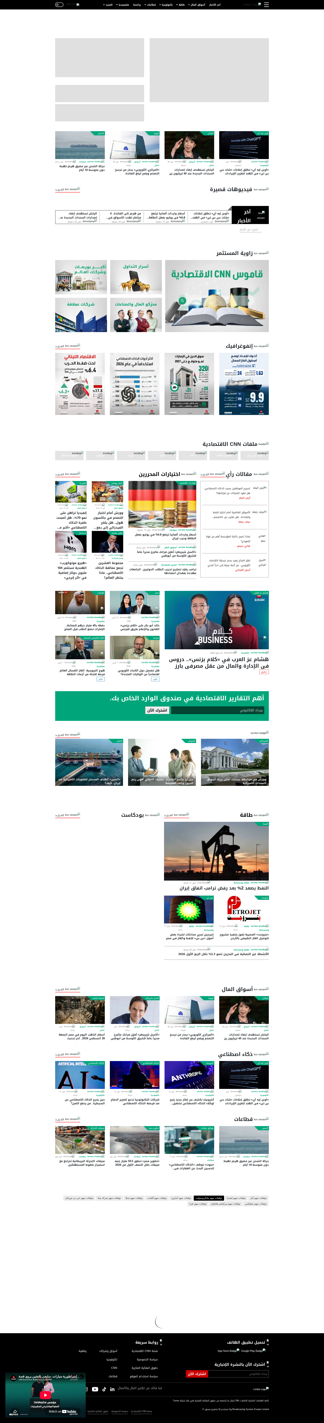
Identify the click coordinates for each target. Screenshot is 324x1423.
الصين (119, 741)
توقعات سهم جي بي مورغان (79, 1198)
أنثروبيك (209, 1063)
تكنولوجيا (167, 5)
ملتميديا (245, 653)
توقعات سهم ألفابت (157, 1198)
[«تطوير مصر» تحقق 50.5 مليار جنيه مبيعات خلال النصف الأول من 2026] (134, 1140)
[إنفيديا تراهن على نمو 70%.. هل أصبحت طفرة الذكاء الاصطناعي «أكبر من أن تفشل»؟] (71, 492)
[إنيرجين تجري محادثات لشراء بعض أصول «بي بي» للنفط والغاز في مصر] (189, 909)
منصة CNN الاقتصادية (141, 1411)
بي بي (210, 897)
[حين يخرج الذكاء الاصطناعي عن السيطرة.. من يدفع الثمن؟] (80, 1075)
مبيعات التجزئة (97, 1128)
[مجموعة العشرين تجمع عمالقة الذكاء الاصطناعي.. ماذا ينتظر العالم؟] (107, 542)
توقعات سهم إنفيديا (236, 1198)
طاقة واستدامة (241, 883)
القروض (191, 741)
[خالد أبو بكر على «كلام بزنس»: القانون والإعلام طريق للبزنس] (134, 602)
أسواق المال (198, 5)
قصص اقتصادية (169, 565)
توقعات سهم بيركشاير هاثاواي (225, 1204)
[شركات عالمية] (81, 315)
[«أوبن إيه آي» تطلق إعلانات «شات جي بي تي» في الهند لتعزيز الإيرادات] (244, 145)
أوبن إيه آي (262, 133)
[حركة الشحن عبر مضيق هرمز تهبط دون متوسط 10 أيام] (80, 145)
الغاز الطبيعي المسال (94, 638)
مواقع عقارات (207, 1128)
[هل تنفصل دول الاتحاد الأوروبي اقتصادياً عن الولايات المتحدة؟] (134, 647)
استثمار (82, 533)
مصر (157, 593)
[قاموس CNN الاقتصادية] (217, 296)
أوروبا (156, 133)
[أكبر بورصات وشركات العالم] (81, 277)
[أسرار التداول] (136, 277)
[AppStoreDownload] (228, 1351)
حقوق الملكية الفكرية (98, 1411)
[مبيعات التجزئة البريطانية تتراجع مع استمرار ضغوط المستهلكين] (80, 1140)
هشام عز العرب (261, 593)
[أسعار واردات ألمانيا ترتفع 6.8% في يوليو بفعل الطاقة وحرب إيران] (162, 504)
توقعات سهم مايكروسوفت (209, 1198)
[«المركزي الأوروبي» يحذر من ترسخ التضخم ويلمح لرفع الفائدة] (134, 145)
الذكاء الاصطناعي (150, 1063)
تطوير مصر (154, 1128)
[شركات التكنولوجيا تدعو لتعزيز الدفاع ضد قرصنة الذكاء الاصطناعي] (134, 1075)
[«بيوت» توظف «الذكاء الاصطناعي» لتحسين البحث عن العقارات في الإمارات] (189, 1140)
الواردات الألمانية (188, 483)
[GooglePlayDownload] (252, 1351)
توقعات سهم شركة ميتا (109, 1198)
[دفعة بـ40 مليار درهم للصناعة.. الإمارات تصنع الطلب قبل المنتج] (80, 602)
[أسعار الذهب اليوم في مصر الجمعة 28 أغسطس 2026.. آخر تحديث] (80, 1010)
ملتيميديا (124, 5)
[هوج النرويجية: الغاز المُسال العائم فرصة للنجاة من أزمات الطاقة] (80, 647)
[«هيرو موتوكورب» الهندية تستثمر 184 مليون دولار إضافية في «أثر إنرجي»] (71, 542)
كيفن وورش (117, 483)
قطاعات (151, 5)
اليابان (210, 133)
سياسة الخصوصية (119, 1411)
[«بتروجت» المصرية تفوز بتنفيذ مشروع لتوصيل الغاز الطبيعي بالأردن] (244, 909)
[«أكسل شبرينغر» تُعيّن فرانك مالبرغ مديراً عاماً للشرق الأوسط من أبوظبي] (134, 1010)
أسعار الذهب (98, 998)
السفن (101, 133)
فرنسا (156, 638)
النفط (265, 824)
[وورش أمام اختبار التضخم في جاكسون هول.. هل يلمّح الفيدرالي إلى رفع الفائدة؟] (107, 492)
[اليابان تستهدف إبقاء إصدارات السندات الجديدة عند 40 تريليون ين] (189, 145)
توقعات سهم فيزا (198, 1204)
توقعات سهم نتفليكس (255, 1204)
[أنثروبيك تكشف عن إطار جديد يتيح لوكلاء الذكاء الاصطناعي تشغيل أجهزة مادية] (189, 1075)
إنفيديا (83, 483)
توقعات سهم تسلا (134, 1198)
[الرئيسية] (252, 5)
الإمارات (100, 593)
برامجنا (137, 5)
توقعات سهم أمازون (181, 1198)
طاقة (182, 5)
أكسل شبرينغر (152, 998)
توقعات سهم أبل (258, 1198)
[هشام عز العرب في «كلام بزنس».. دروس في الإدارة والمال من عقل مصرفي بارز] (217, 620)
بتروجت (264, 897)
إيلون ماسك (117, 533)
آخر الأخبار (215, 5)
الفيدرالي (263, 741)
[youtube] (95, 1389)
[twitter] (112, 1389)
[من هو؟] (136, 315)
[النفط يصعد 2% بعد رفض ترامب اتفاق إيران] (216, 851)
